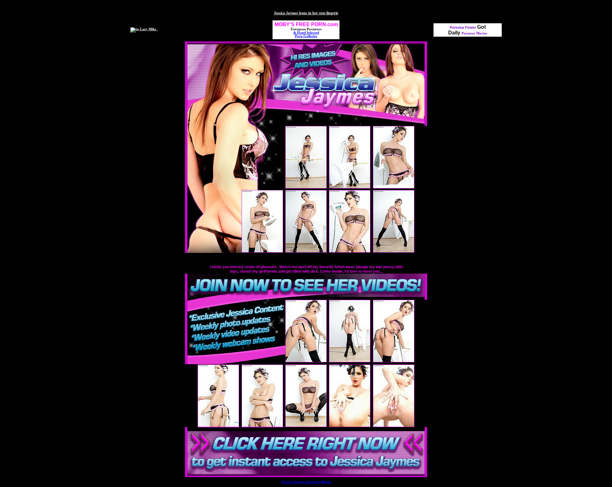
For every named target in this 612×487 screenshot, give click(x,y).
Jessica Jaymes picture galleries (306, 482)
